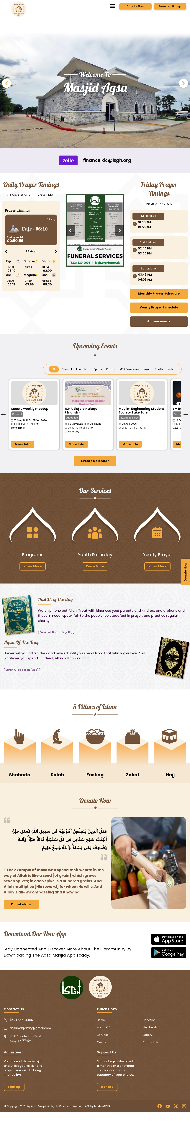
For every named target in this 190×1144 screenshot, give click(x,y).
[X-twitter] (176, 1106)
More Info (23, 444)
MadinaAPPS (102, 1106)
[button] (112, 5)
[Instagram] (184, 1106)
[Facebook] (159, 1106)
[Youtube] (168, 1106)
